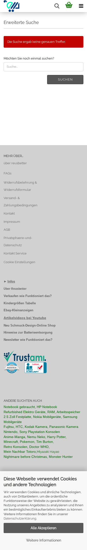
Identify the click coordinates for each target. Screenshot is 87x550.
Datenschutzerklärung (20, 518)
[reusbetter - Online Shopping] (9, 6)
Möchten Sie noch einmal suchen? (29, 58)
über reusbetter (15, 163)
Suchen (65, 79)
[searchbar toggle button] (57, 6)
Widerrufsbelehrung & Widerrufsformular (20, 186)
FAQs (7, 173)
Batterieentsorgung (38, 332)
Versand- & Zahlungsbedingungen (20, 201)
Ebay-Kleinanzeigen (18, 310)
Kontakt (9, 213)
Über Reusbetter (15, 288)
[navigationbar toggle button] (81, 6)
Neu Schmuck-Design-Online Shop (30, 325)
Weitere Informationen (43, 540)
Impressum (12, 221)
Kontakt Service (15, 253)
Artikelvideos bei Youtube (25, 318)
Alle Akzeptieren (43, 528)
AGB (7, 229)
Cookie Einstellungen (19, 262)
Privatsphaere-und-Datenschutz (18, 241)
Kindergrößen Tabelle (20, 303)
